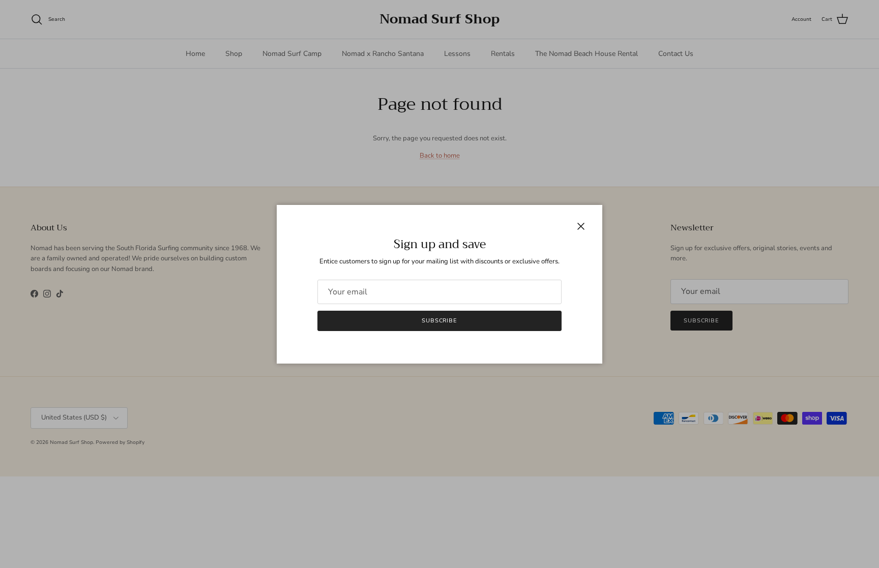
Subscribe (439, 320)
